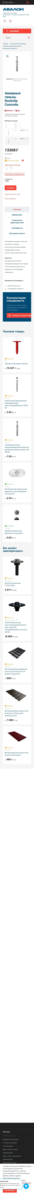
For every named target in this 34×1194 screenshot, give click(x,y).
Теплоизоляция (8, 1146)
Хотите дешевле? (10, 199)
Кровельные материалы (10, 1139)
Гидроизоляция (8, 1153)
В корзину (10, 188)
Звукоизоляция (8, 1159)
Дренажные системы (9, 1163)
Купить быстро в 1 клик (12, 194)
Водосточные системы (10, 1149)
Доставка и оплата (17, 233)
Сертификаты (17, 228)
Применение (17, 215)
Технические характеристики (17, 221)
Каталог (14, 31)
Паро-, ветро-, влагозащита (12, 1156)
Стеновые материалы (10, 1143)
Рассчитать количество (14, 174)
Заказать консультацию (22, 315)
